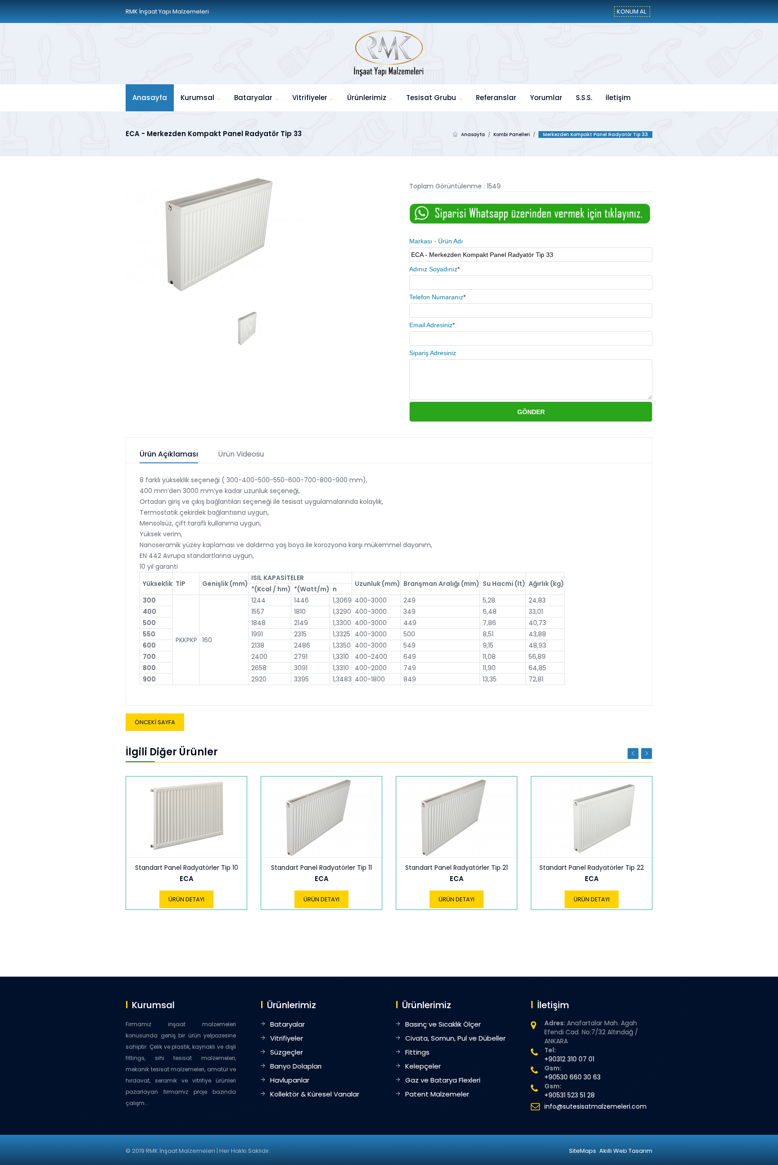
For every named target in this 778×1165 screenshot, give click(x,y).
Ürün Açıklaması (169, 454)
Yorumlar (546, 97)
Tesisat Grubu (431, 97)
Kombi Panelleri (511, 134)
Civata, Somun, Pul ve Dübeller (455, 1038)
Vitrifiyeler (309, 97)
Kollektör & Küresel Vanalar (314, 1094)
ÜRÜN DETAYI (186, 899)
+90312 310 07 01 (569, 1059)
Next (646, 753)
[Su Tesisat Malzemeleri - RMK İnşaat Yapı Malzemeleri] (389, 53)
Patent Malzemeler (437, 1094)
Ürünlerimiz (366, 97)
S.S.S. (584, 97)
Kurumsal (197, 97)
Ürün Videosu (241, 454)
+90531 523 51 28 (569, 1095)
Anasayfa (149, 97)
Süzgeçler (286, 1052)
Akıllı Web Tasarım (625, 1151)
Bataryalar (253, 97)
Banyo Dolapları (295, 1066)
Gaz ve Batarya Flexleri (442, 1080)
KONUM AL (631, 11)
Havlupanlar (289, 1080)
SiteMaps (582, 1151)
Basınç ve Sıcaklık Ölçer (443, 1024)
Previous (633, 753)
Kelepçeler (423, 1066)
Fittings (417, 1052)
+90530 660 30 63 (572, 1077)
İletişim (618, 97)
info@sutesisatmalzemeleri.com (595, 1106)
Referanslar (496, 97)
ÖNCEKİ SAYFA (155, 722)
